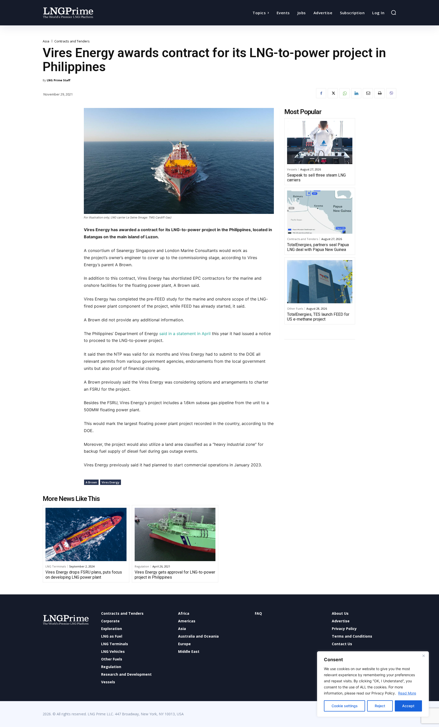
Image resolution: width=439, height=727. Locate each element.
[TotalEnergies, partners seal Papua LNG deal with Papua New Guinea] (319, 212)
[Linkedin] (356, 93)
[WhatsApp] (344, 93)
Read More (407, 693)
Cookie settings (345, 706)
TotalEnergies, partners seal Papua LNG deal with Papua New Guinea (318, 247)
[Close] (423, 656)
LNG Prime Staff (58, 80)
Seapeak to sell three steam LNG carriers (316, 177)
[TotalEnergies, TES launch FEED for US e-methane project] (319, 281)
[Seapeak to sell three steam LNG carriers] (319, 142)
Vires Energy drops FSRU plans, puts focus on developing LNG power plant (83, 574)
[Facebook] (321, 93)
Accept (408, 706)
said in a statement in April (185, 333)
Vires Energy (110, 482)
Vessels (292, 169)
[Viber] (391, 93)
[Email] (368, 93)
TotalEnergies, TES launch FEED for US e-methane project (318, 317)
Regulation (142, 566)
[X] (333, 93)
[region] (373, 684)
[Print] (379, 93)
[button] (393, 12)
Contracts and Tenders (72, 41)
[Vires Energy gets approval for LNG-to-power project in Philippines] (175, 534)
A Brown (91, 482)
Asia (46, 41)
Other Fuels (295, 308)
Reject (380, 706)
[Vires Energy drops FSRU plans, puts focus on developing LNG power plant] (86, 534)
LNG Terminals (55, 566)
